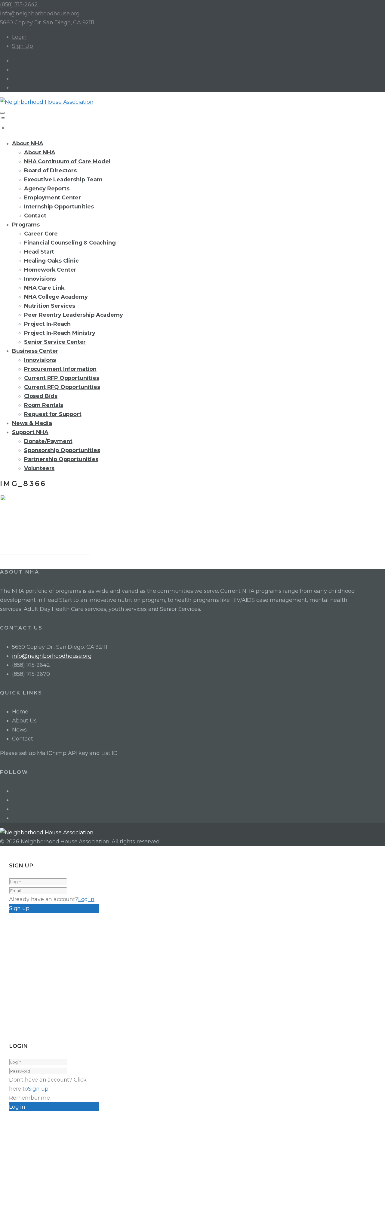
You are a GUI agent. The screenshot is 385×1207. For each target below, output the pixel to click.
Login (19, 37)
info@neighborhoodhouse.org (39, 13)
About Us (24, 720)
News (19, 729)
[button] (192, 124)
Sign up (38, 1088)
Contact (22, 738)
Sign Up (22, 46)
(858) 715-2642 (19, 4)
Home (20, 711)
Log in (86, 899)
